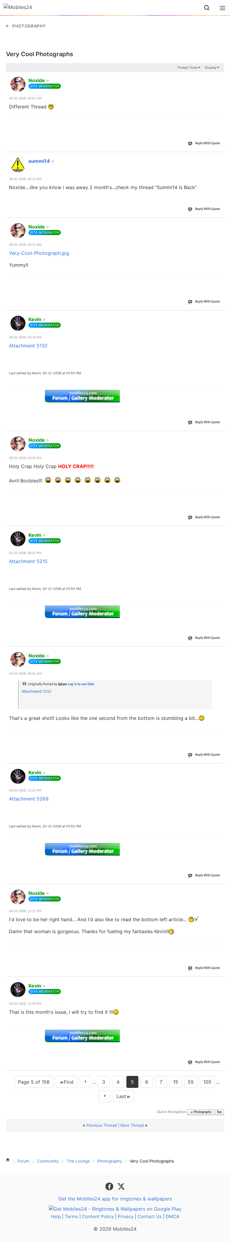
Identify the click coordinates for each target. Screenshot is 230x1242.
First (69, 1082)
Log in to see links (81, 684)
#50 (218, 982)
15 (175, 1082)
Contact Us (149, 1216)
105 (207, 1082)
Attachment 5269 (29, 799)
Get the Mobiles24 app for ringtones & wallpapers (115, 1199)
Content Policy (98, 1216)
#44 (218, 316)
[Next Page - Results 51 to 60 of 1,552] (105, 1096)
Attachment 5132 (28, 346)
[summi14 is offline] (17, 164)
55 (191, 1082)
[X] (121, 1186)
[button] (206, 8)
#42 (218, 158)
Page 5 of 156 (34, 1082)
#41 (218, 77)
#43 (218, 223)
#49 (218, 890)
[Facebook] (110, 1186)
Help (56, 1216)
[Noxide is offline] (17, 84)
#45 (218, 436)
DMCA (172, 1216)
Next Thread (132, 1125)
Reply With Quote (207, 143)
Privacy (126, 1216)
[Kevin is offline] (17, 323)
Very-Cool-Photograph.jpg (39, 253)
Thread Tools (187, 67)
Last (121, 1096)
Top (219, 1112)
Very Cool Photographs (39, 54)
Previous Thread (101, 1125)
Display (211, 67)
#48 (218, 769)
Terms (71, 1216)
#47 (218, 652)
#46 (218, 531)
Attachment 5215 (28, 561)
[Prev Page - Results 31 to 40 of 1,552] (86, 1082)
